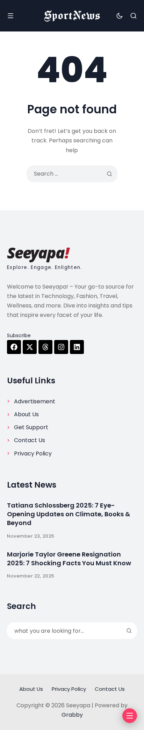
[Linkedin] (77, 347)
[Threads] (45, 347)
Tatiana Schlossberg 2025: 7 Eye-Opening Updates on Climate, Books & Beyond (68, 514)
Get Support (31, 427)
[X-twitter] (30, 347)
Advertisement (34, 401)
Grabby (72, 715)
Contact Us (29, 440)
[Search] (129, 630)
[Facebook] (14, 347)
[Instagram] (61, 347)
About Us (26, 414)
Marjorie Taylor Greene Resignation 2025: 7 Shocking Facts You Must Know (69, 558)
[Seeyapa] (72, 16)
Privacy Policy (33, 453)
